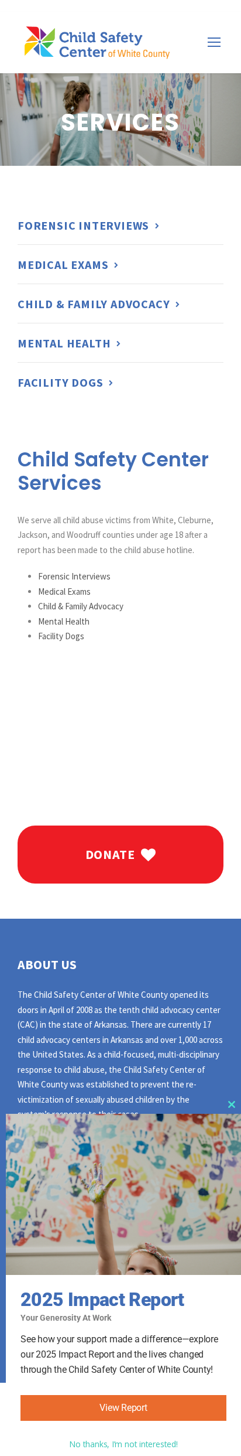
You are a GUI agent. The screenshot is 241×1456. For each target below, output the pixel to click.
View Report (123, 1407)
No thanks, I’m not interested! (123, 1444)
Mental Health (63, 621)
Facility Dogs (61, 636)
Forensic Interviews (74, 576)
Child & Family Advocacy (80, 606)
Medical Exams (64, 591)
